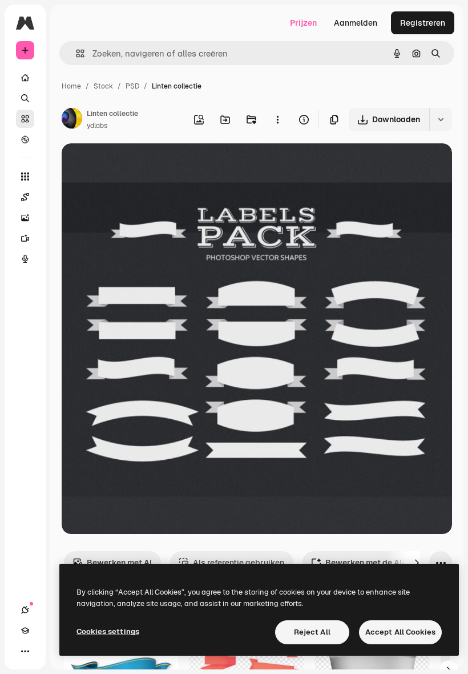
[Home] (25, 78)
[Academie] (25, 630)
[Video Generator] (25, 238)
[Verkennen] (25, 139)
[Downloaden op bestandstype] (440, 119)
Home (71, 86)
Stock (103, 86)
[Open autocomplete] (75, 53)
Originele (137, 165)
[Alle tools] (25, 176)
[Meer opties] (277, 119)
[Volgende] (416, 562)
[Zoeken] (25, 98)
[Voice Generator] (25, 259)
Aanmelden (355, 23)
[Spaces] (25, 197)
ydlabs (97, 125)
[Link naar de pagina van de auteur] (72, 120)
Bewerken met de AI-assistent (383, 562)
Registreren (422, 23)
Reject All (312, 632)
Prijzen (303, 23)
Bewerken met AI (119, 562)
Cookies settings (107, 631)
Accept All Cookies (400, 632)
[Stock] (25, 119)
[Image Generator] (25, 217)
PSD (132, 86)
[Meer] (25, 651)
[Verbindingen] (25, 610)
